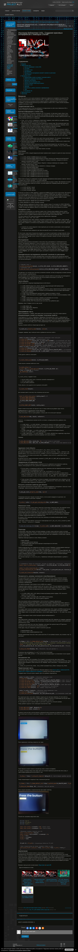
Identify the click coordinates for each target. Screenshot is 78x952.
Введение (23, 64)
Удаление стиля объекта (30, 80)
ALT (47, 907)
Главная (52, 5)
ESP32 (42, 909)
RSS (73, 2)
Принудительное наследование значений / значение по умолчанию (40, 72)
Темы (25, 89)
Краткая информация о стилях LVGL (32, 67)
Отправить (25, 936)
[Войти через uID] (27, 928)
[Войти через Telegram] (30, 928)
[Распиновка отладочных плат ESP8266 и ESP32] (27, 891)
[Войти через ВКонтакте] (33, 928)
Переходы (26, 86)
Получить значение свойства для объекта (34, 83)
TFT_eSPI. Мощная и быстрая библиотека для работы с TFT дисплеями (63, 882)
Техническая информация (10, 37)
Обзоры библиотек (9, 56)
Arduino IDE (46, 909)
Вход (71, 5)
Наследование (27, 71)
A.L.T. (14, 4)
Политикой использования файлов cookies (20, 950)
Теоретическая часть (26, 65)
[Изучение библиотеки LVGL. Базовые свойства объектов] (39, 874)
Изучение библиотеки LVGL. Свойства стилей (51, 880)
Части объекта (27, 74)
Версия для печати (68, 28)
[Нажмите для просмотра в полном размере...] (44, 47)
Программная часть (25, 75)
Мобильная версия (41, 945)
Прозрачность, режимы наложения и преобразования (36, 87)
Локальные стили (28, 84)
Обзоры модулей (9, 46)
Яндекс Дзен (42, 865)
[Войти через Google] (40, 928)
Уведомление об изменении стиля (32, 81)
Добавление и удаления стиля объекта (33, 78)
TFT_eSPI (34, 909)
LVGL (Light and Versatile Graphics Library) (49, 22)
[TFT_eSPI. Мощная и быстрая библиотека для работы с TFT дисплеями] (63, 874)
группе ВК (49, 865)
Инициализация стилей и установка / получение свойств (37, 77)
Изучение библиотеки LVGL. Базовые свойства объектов (40, 881)
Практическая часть (26, 92)
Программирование (11, 30)
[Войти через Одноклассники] (43, 928)
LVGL (30, 909)
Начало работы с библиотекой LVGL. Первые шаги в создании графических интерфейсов (27, 882)
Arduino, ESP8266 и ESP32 (32, 22)
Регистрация (62, 5)
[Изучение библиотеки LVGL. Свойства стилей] (51, 874)
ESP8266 (39, 909)
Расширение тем (28, 90)
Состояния (26, 68)
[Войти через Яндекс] (36, 928)
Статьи (23, 22)
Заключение (24, 93)
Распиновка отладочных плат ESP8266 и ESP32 (27, 897)
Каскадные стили (28, 69)
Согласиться (69, 949)
